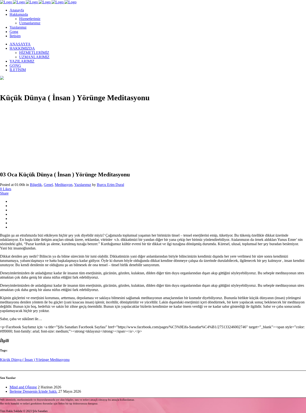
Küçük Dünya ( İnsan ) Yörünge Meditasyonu (35, 360)
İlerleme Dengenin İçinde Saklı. (33, 391)
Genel (48, 185)
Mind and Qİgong (23, 387)
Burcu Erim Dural (110, 185)
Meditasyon (63, 185)
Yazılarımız (82, 185)
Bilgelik (36, 185)
